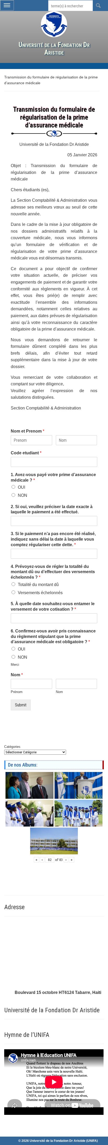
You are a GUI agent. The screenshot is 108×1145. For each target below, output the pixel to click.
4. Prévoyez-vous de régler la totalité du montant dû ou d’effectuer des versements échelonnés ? (53, 572)
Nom (17, 675)
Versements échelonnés (40, 592)
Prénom (17, 692)
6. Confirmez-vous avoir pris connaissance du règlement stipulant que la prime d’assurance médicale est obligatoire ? (53, 636)
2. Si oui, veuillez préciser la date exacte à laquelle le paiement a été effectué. (52, 509)
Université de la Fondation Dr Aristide (54, 48)
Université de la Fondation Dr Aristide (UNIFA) (64, 1141)
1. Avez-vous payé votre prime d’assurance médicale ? (53, 477)
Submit (20, 704)
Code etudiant (26, 453)
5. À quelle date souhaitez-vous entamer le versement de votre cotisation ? (53, 606)
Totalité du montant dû (38, 584)
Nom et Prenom (27, 431)
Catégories (12, 747)
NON (22, 495)
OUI (21, 487)
